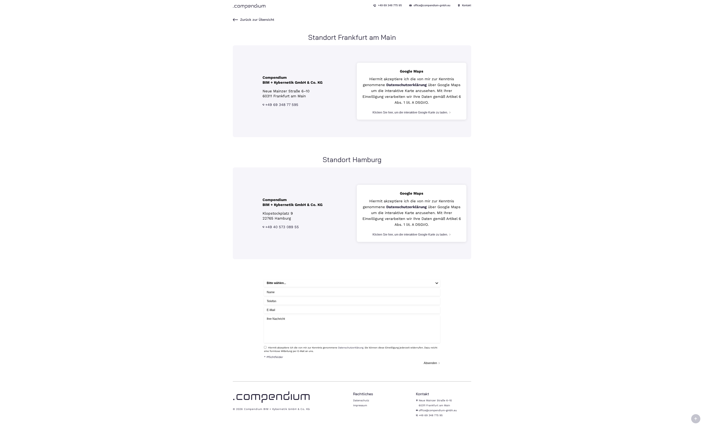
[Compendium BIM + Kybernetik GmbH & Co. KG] (249, 6)
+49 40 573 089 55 (282, 227)
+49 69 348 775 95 (431, 415)
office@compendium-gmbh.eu (438, 410)
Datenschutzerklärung (406, 84)
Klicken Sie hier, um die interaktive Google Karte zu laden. (410, 112)
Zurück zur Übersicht (257, 19)
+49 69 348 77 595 (281, 104)
